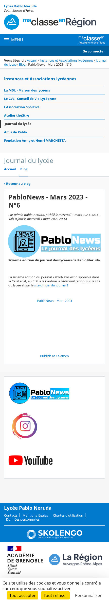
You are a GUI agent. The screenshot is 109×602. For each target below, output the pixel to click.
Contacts (10, 515)
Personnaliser (88, 595)
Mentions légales (35, 515)
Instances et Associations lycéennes (66, 60)
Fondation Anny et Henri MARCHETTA (35, 140)
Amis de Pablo (15, 132)
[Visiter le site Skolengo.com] (54, 538)
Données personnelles (23, 519)
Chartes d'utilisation (68, 515)
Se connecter (94, 51)
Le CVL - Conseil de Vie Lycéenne (30, 98)
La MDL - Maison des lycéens (27, 90)
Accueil (32, 60)
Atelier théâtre (16, 115)
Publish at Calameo (54, 356)
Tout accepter (22, 595)
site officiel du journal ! (51, 285)
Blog (22, 64)
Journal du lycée (18, 123)
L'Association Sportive (22, 107)
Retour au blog (17, 183)
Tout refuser (55, 595)
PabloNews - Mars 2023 (54, 300)
